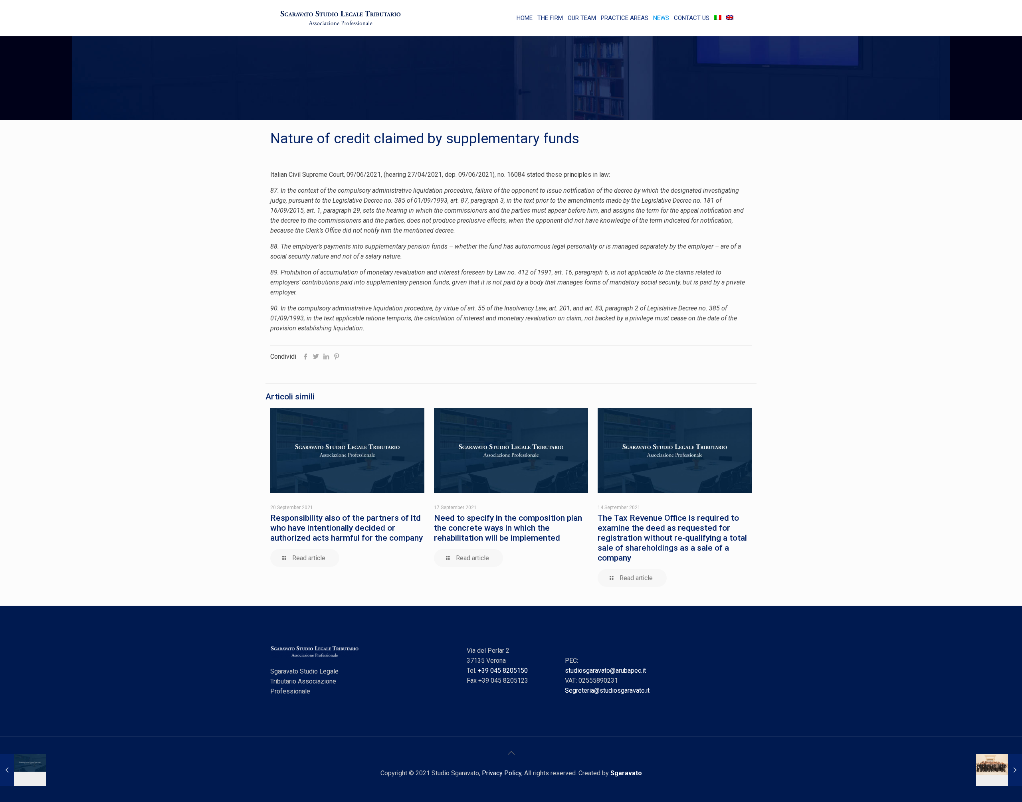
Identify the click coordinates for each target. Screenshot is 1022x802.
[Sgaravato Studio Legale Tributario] (340, 18)
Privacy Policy (501, 773)
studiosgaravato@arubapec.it (605, 670)
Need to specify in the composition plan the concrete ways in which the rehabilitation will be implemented (508, 528)
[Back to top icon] (511, 753)
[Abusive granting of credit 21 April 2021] (999, 770)
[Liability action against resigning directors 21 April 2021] (23, 770)
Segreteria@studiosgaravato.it (607, 690)
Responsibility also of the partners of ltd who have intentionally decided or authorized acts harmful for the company (346, 528)
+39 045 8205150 (503, 670)
